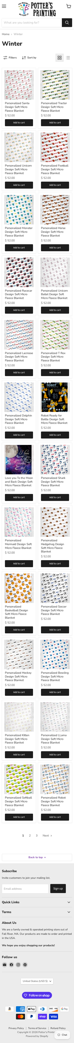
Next (46, 835)
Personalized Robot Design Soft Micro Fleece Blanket (53, 801)
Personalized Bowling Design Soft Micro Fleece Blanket (55, 676)
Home (5, 34)
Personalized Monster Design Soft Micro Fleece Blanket (18, 231)
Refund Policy (58, 1028)
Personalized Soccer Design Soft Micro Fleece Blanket (53, 610)
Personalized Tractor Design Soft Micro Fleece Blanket (54, 106)
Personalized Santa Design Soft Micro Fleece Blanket (17, 106)
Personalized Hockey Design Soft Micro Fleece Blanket (18, 676)
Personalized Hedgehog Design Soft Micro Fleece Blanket (52, 545)
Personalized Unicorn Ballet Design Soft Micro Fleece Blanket (54, 294)
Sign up (58, 888)
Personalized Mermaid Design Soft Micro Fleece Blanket (18, 544)
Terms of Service (37, 1028)
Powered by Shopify (37, 1036)
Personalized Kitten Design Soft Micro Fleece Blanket (17, 738)
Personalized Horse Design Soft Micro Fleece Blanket (53, 231)
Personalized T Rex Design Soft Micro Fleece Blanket (53, 356)
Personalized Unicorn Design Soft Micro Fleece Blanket (18, 169)
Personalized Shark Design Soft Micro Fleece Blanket (53, 481)
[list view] (68, 58)
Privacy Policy (16, 1028)
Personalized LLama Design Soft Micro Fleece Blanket (54, 738)
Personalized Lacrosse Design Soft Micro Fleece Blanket (19, 356)
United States (35, 981)
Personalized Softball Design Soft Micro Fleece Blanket (18, 801)
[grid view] (59, 58)
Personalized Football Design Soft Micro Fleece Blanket (54, 169)
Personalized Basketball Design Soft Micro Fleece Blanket (16, 612)
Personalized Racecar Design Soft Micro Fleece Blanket (18, 294)
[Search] (67, 22)
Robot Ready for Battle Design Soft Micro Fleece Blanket (54, 419)
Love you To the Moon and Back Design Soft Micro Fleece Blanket (19, 481)
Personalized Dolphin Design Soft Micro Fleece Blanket (18, 419)
